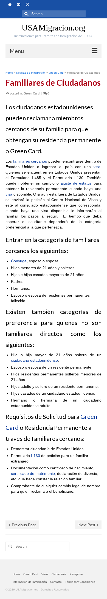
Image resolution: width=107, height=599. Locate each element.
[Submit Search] (26, 13)
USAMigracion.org (53, 27)
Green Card (32, 93)
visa (97, 167)
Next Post (86, 525)
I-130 (35, 455)
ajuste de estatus (76, 183)
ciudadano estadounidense (34, 360)
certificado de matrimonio (33, 473)
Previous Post (24, 525)
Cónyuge (19, 261)
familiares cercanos (30, 161)
